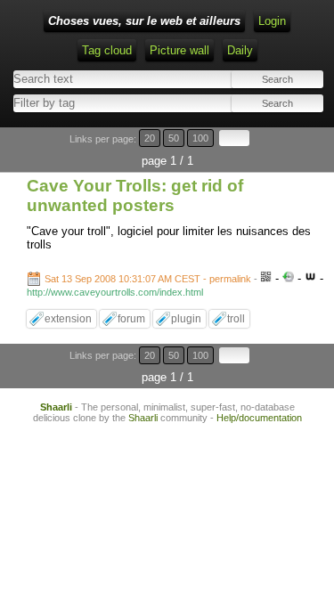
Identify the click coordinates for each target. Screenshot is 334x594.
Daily (240, 50)
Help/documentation (259, 417)
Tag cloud (107, 50)
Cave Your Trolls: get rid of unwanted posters (135, 195)
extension (68, 319)
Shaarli (56, 407)
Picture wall (179, 50)
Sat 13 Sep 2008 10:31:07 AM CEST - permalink (148, 278)
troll (236, 319)
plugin (186, 319)
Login (272, 21)
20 (149, 138)
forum (131, 319)
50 (173, 138)
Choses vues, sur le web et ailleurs (144, 21)
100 (200, 138)
